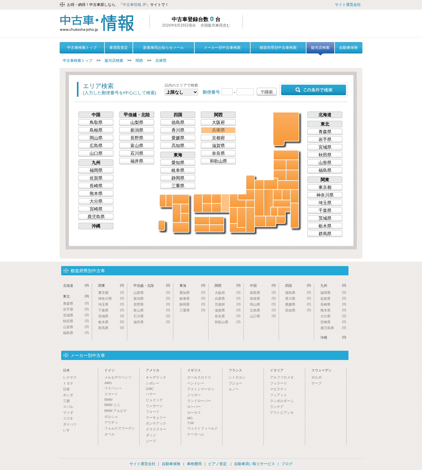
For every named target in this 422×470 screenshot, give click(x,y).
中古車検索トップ (82, 47)
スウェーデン (321, 370)
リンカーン (154, 406)
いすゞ (68, 430)
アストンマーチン (200, 389)
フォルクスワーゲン (119, 428)
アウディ (111, 422)
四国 (178, 114)
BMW (108, 399)
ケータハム (195, 434)
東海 (178, 154)
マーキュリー (156, 417)
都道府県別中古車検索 (278, 47)
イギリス (194, 370)
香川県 (217, 220)
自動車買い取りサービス (254, 464)
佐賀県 (169, 201)
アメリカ (152, 370)
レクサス (70, 377)
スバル (68, 407)
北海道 (286, 128)
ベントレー (195, 383)
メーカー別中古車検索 (222, 47)
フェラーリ (278, 383)
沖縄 (161, 225)
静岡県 (271, 221)
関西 (139, 60)
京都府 (238, 200)
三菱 (66, 401)
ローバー (194, 407)
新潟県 (270, 183)
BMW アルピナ (115, 411)
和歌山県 (238, 228)
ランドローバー (199, 401)
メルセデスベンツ (118, 377)
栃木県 (286, 195)
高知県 (202, 228)
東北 (325, 123)
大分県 (185, 208)
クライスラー (156, 429)
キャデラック (156, 377)
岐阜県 (259, 203)
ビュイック (154, 400)
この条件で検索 (313, 90)
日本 (66, 370)
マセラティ (278, 389)
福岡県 (181, 199)
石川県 (250, 182)
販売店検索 (320, 47)
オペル (109, 434)
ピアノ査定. (218, 464)
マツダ (68, 412)
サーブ (316, 383)
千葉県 (294, 215)
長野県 (268, 203)
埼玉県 (281, 203)
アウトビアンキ (282, 412)
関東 (325, 179)
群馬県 (277, 195)
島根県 (207, 198)
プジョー (235, 383)
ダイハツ (70, 424)
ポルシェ (111, 416)
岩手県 (292, 165)
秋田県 (280, 165)
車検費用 (194, 464)
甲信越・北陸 (137, 114)
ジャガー (194, 395)
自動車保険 (348, 47)
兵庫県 (161, 60)
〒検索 (267, 92)
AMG (108, 383)
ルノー (234, 389)
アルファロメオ (282, 377)
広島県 (207, 208)
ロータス (194, 412)
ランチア (277, 407)
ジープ (151, 441)
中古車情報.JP (134, 4)
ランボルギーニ (282, 401)
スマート (111, 394)
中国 (96, 114)
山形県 (280, 175)
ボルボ (316, 377)
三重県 (250, 220)
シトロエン (237, 377)
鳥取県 (216, 198)
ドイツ (109, 370)
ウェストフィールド (202, 428)
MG (190, 418)
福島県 (288, 185)
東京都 (284, 211)
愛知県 (260, 221)
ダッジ (151, 435)
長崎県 (163, 201)
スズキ (68, 418)
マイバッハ (112, 388)
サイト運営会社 (348, 4)
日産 (66, 389)
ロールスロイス (199, 377)
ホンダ (68, 395)
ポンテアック (156, 423)
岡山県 (216, 208)
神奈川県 (280, 219)
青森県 (286, 154)
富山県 (259, 184)
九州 (96, 162)
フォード (152, 411)
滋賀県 (250, 203)
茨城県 (294, 196)
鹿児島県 (181, 227)
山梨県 (274, 211)
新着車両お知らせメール (163, 47)
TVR (190, 423)
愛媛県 (202, 220)
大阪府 (233, 215)
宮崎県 (185, 218)
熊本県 (176, 213)
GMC (150, 389)
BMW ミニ (112, 405)
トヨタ (68, 383)
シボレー (152, 383)
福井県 (246, 195)
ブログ (287, 464)
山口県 (198, 203)
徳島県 (217, 228)
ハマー (151, 394)
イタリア (277, 370)
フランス (235, 370)
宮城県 (292, 175)
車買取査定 (118, 47)
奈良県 (242, 217)
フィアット (278, 395)
